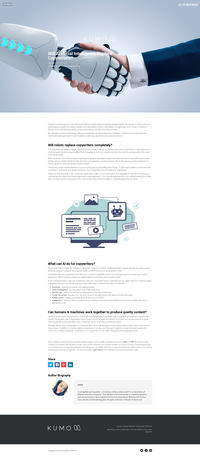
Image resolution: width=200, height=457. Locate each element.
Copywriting (74, 65)
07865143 (131, 426)
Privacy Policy (115, 429)
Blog (108, 429)
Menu (8, 4)
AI (59, 65)
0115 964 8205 (188, 4)
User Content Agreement (148, 430)
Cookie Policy (125, 429)
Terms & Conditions (137, 429)
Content (64, 65)
